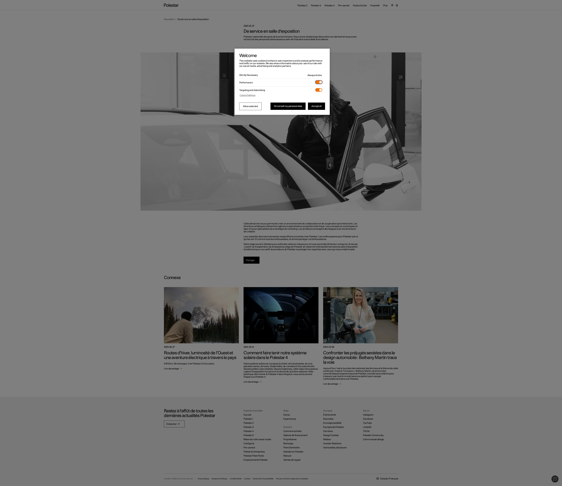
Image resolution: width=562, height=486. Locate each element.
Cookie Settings (247, 95)
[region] (282, 82)
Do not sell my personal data (288, 106)
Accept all (316, 106)
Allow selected (250, 106)
